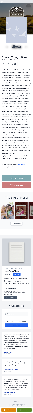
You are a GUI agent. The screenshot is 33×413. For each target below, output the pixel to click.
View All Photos (16, 223)
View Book (8, 274)
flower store (20, 167)
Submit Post (16, 325)
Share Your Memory (10, 297)
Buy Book (16, 274)
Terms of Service (21, 405)
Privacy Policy (12, 405)
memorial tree (21, 164)
